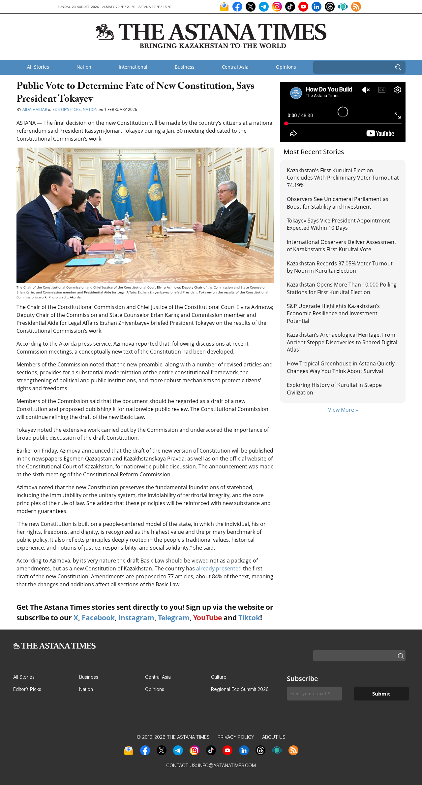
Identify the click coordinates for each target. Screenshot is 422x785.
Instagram (136, 617)
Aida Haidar (35, 109)
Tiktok (249, 617)
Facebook (98, 617)
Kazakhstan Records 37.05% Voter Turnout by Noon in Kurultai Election (340, 267)
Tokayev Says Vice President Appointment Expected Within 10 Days (338, 224)
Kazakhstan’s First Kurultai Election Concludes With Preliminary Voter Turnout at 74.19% (343, 178)
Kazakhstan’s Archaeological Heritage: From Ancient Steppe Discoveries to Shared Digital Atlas (342, 342)
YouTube (207, 617)
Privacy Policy (236, 737)
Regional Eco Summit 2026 (240, 689)
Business (185, 67)
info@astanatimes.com (227, 765)
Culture (218, 677)
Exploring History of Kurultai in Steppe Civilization (334, 388)
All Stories (38, 67)
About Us (274, 737)
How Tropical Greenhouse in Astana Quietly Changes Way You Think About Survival (341, 367)
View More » (343, 409)
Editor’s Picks (66, 109)
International (133, 67)
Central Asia (235, 67)
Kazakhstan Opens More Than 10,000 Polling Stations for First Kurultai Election (342, 288)
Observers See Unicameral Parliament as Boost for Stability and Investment (337, 202)
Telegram (174, 617)
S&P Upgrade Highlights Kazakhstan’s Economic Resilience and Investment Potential (333, 313)
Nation (83, 67)
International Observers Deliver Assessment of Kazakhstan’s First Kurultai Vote (341, 245)
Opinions (286, 67)
